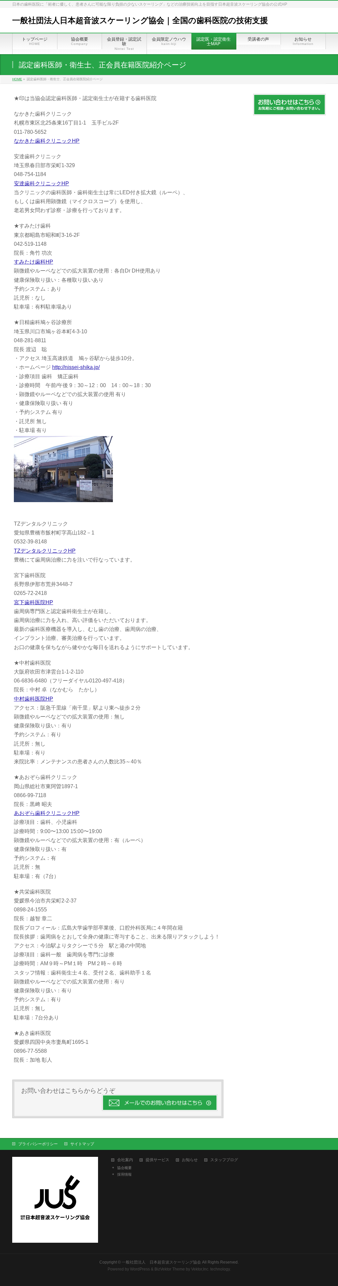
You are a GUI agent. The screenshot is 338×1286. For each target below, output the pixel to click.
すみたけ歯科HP (33, 262)
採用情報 (124, 1174)
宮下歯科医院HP (33, 602)
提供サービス (157, 1160)
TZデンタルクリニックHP (45, 551)
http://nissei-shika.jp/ (76, 367)
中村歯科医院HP (33, 699)
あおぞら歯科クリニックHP (47, 813)
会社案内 (125, 1160)
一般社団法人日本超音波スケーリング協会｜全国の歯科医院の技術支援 (140, 20)
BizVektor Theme (169, 1269)
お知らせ (190, 1160)
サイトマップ (82, 1144)
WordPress (140, 1269)
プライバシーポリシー (38, 1144)
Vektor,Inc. (200, 1269)
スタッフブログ (224, 1160)
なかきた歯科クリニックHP (47, 141)
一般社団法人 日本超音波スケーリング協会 (161, 1262)
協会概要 (124, 1168)
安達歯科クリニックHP (41, 183)
